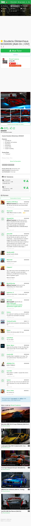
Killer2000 (9, 300)
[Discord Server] (14, 61)
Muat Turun (16, 50)
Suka (14, 128)
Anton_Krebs (10, 390)
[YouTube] (12, 61)
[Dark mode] (26, 2)
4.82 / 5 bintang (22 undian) (6, 132)
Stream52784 (10, 218)
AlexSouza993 (10, 252)
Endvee (9, 312)
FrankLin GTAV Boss (12, 202)
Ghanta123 (10, 211)
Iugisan (9, 380)
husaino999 (10, 354)
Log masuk (14, 398)
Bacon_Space (10, 345)
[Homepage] (10, 61)
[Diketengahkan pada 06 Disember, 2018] (2, 41)
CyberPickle (10, 338)
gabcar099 (9, 233)
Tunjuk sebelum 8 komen (15, 198)
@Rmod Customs (11, 203)
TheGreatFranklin (11, 321)
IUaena (8, 330)
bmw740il (9, 371)
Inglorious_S (10, 292)
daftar (21, 398)
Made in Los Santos (6, 521)
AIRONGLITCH (10, 363)
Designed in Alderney (6, 519)
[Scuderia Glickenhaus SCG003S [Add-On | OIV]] (15, 100)
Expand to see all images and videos (15, 124)
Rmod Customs (14, 59)
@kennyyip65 (10, 301)
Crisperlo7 (9, 267)
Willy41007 (9, 259)
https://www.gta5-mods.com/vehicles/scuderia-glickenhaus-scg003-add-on (15, 304)
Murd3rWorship (11, 283)
